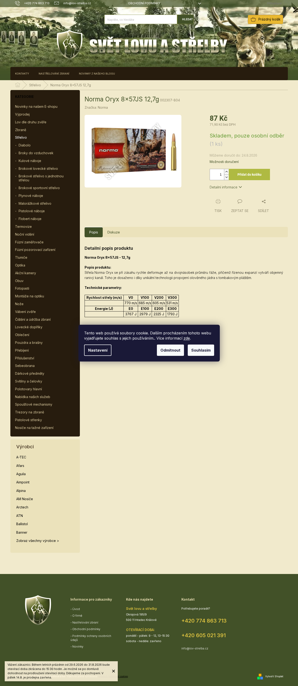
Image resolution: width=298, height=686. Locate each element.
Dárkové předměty (29, 373)
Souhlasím (201, 350)
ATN (19, 516)
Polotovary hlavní (28, 389)
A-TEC (21, 457)
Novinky (77, 646)
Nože (19, 304)
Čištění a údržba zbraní (33, 319)
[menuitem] (22, 73)
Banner (21, 532)
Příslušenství (24, 358)
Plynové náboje (31, 196)
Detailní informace (223, 187)
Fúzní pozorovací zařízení (35, 250)
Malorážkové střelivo (35, 203)
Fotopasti (22, 288)
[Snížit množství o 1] (226, 177)
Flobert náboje (30, 219)
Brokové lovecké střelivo (38, 168)
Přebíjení (22, 350)
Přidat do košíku (249, 174)
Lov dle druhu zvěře (30, 122)
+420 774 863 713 (204, 621)
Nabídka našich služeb (32, 397)
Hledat (187, 19)
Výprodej (22, 114)
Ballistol (22, 524)
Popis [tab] (93, 232)
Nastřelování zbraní (85, 622)
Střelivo (21, 137)
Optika (20, 265)
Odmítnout (170, 350)
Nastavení (97, 350)
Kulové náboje (30, 161)
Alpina (21, 491)
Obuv (19, 281)
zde (187, 338)
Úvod (76, 609)
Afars (20, 466)
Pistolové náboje (32, 211)
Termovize (23, 227)
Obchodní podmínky (144, 3)
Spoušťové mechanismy (33, 404)
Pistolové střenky (28, 420)
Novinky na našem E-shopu (36, 106)
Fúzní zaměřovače (29, 242)
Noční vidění (24, 234)
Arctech (22, 507)
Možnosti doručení (224, 162)
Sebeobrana (25, 366)
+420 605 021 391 (203, 635)
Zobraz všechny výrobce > (37, 541)
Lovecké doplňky (28, 327)
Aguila (21, 474)
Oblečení (22, 335)
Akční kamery (25, 273)
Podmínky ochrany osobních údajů (90, 638)
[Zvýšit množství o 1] (226, 172)
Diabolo (25, 145)
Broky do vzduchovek (36, 153)
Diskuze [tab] (113, 232)
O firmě (77, 615)
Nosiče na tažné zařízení (34, 428)
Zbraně (20, 130)
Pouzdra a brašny (29, 343)
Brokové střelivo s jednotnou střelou (41, 178)
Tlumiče (21, 257)
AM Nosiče (24, 499)
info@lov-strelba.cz (194, 648)
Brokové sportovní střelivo (39, 188)
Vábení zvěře (25, 312)
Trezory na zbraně (29, 412)
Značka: (96, 107)
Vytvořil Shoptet (274, 676)
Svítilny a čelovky (28, 381)
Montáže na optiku (29, 296)
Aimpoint (22, 482)
